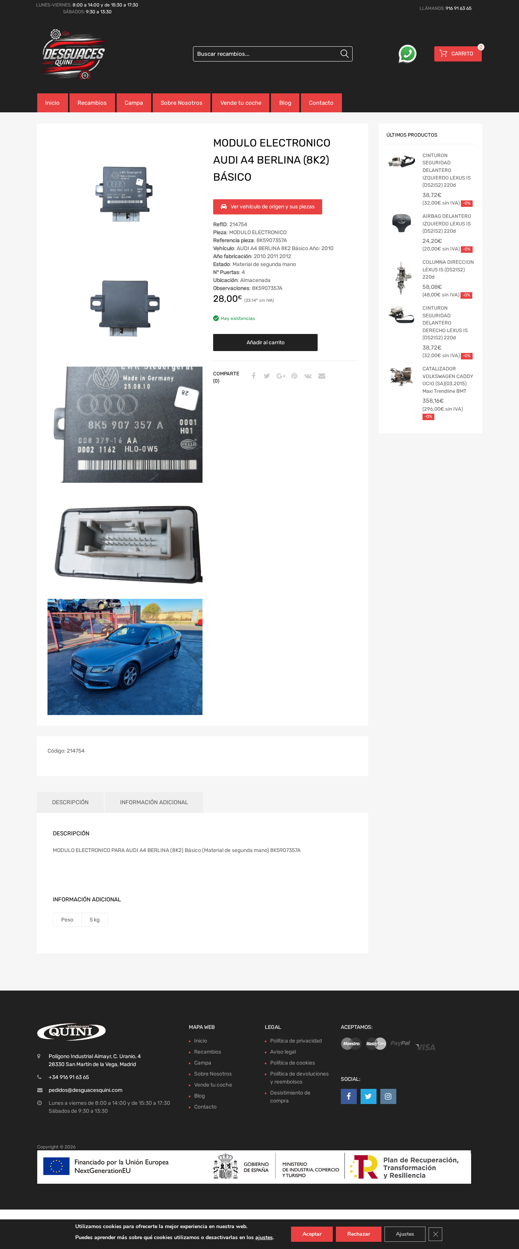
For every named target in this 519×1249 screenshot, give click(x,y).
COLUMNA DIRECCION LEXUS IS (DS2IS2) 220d (448, 269)
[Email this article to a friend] (321, 376)
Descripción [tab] (70, 802)
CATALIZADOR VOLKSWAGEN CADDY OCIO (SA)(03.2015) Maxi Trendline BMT (447, 380)
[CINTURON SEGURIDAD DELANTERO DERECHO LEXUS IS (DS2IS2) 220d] (401, 315)
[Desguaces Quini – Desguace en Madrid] (69, 55)
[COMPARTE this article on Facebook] (252, 376)
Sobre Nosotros (182, 102)
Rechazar (358, 1234)
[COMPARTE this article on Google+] (280, 376)
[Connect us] (349, 1096)
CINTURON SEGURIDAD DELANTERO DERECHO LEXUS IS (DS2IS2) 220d (445, 322)
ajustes (264, 1237)
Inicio (52, 102)
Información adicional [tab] (154, 802)
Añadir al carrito (266, 342)
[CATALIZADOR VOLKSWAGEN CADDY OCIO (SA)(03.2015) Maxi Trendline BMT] (401, 376)
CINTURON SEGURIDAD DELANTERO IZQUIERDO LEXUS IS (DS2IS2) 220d (446, 170)
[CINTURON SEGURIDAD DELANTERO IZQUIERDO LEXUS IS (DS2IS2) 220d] (401, 163)
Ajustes (405, 1234)
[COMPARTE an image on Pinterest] (293, 376)
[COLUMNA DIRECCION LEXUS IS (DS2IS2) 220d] (401, 278)
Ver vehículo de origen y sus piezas (273, 206)
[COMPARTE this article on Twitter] (266, 376)
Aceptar (311, 1234)
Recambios (92, 102)
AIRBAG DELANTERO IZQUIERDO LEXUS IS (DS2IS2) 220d (446, 223)
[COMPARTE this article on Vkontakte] (307, 376)
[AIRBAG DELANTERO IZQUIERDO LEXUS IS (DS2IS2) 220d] (401, 224)
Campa (134, 102)
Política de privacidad (296, 1041)
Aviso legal (283, 1052)
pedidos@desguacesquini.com (85, 1090)
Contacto (321, 102)
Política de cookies (292, 1063)
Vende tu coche (240, 102)
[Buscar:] (273, 53)
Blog (285, 102)
